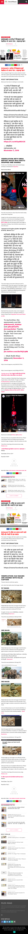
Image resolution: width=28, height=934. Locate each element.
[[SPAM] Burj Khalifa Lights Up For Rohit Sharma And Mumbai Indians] (4, 491)
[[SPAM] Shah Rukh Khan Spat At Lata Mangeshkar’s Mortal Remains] (4, 486)
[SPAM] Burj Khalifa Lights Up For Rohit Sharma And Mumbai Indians (16, 491)
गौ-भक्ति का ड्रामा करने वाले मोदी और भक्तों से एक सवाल (12, 776)
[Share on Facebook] (6, 64)
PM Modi (17, 798)
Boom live (19, 434)
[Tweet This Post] (9, 64)
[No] (26, 929)
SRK (25, 470)
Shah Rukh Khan (20, 470)
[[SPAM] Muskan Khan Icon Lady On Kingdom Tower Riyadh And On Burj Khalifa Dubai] (4, 480)
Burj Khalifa (12, 470)
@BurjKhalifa (13, 327)
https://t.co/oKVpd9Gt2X (14, 142)
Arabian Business (5, 381)
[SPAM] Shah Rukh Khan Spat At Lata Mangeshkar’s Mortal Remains (16, 486)
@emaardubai (10, 329)
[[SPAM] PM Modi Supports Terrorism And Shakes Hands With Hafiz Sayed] (4, 817)
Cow (10, 798)
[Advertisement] (14, 19)
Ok (14, 932)
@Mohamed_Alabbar (13, 324)
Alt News (13, 434)
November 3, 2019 (11, 150)
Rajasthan (22, 798)
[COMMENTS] (21, 64)
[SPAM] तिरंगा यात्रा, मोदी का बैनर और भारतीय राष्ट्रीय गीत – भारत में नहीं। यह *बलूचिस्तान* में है (16, 823)
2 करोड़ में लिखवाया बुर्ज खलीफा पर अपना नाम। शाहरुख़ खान (12, 448)
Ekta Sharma (10, 43)
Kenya (13, 798)
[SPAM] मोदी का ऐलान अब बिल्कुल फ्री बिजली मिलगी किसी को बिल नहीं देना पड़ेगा (16, 808)
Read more (11, 613)
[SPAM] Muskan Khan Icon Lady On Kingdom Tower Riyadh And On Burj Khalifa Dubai (17, 480)
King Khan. (15, 166)
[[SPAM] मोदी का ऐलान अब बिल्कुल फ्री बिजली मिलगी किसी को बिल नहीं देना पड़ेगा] (4, 809)
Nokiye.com (4, 445)
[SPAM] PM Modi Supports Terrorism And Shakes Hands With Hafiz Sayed (16, 816)
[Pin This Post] (15, 64)
